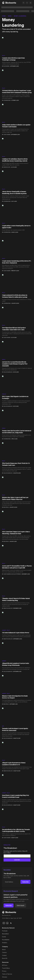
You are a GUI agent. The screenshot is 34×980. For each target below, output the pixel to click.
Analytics (4, 942)
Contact (4, 955)
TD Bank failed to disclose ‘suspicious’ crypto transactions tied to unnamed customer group (17, 91)
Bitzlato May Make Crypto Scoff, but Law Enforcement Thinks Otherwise (15, 498)
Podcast (4, 394)
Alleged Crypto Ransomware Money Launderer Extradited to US (14, 764)
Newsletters (5, 934)
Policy (3, 55)
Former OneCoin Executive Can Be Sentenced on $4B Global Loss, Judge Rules (16, 432)
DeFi (3, 726)
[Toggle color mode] (27, 2)
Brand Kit (4, 958)
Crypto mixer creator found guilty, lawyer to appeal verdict (16, 227)
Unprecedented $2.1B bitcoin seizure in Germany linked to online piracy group (14, 296)
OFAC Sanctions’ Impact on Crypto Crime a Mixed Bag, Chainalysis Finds (16, 533)
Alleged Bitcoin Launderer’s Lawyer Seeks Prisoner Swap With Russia (15, 664)
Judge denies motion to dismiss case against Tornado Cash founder (16, 126)
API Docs (4, 965)
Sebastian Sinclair (7, 608)
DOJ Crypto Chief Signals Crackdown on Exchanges (15, 397)
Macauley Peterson (16, 574)
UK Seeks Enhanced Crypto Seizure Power (15, 633)
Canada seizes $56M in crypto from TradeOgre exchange (13, 59)
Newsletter (7, 845)
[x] (11, 923)
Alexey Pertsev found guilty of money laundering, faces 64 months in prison (14, 192)
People (3, 359)
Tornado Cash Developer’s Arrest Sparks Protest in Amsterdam (15, 729)
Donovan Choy (6, 167)
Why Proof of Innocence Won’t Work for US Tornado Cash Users (16, 464)
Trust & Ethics (6, 968)
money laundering (20, 16)
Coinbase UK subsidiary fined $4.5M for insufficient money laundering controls (15, 160)
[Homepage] (9, 3)
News (9, 16)
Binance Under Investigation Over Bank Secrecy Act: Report (15, 697)
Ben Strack (6, 507)
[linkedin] (7, 923)
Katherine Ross (6, 100)
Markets (4, 630)
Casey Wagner (6, 134)
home (4, 16)
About (3, 949)
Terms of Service (7, 974)
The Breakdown (10, 848)
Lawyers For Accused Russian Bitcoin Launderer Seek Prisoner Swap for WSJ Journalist (14, 364)
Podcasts (4, 931)
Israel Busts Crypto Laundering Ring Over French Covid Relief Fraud (15, 796)
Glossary (4, 977)
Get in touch (20, 905)
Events (4, 936)
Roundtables (5, 939)
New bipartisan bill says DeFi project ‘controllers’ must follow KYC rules (14, 329)
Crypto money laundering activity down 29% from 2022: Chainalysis (16, 262)
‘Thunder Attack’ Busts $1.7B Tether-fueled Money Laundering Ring (16, 599)
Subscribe (25, 882)
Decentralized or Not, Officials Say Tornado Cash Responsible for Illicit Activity (16, 830)
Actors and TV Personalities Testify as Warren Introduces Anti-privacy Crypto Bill (17, 567)
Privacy (4, 971)
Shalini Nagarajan (7, 372)
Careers (4, 952)
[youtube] (4, 923)
